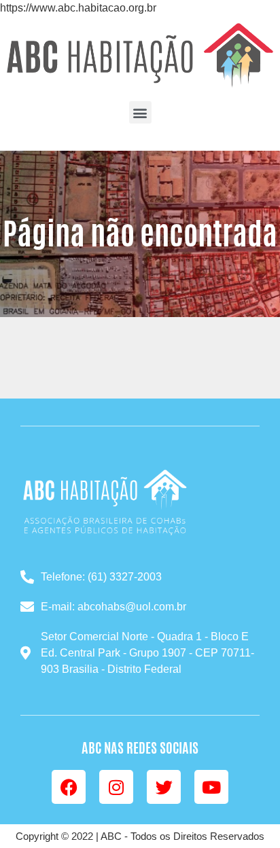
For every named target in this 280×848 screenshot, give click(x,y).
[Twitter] (164, 787)
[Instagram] (116, 787)
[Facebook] (69, 787)
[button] (140, 112)
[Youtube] (211, 787)
